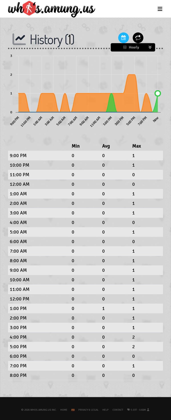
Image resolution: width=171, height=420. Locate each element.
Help (105, 410)
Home (63, 410)
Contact (117, 410)
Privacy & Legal (88, 410)
